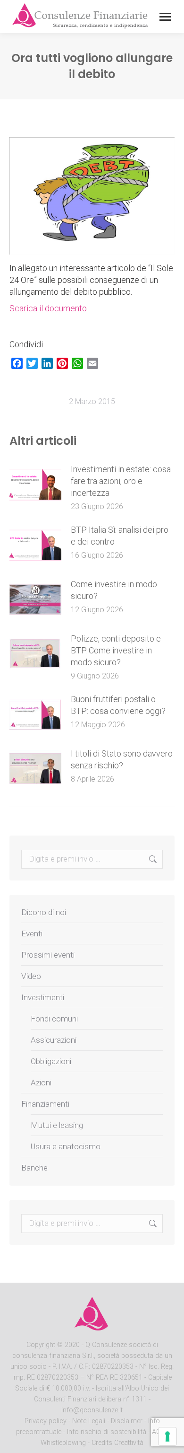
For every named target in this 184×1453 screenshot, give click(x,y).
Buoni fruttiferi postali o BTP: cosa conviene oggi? (118, 705)
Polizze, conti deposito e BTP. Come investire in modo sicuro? (116, 650)
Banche (34, 1167)
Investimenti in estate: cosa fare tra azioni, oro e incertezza (121, 481)
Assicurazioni (53, 1040)
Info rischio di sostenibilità (107, 1432)
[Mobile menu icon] (165, 17)
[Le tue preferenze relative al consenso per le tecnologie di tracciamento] (167, 1436)
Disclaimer (126, 1421)
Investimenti (42, 997)
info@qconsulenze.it (92, 1410)
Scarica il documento (48, 308)
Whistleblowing (63, 1443)
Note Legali (88, 1421)
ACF (158, 1432)
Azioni (41, 1082)
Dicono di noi (43, 912)
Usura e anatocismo (65, 1146)
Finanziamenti (45, 1104)
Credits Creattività (117, 1443)
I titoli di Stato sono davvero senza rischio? (122, 759)
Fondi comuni (54, 1018)
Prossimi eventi (48, 955)
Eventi (31, 933)
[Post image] (35, 484)
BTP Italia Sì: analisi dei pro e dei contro (119, 535)
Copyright (40, 1345)
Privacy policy (46, 1421)
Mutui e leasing (57, 1125)
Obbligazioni (51, 1061)
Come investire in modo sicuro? (114, 590)
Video (31, 976)
